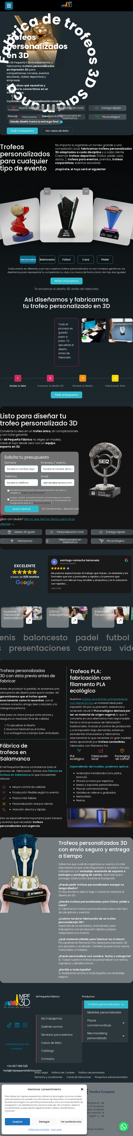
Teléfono (11, 476)
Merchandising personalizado (97, 1035)
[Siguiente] (85, 191)
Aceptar (17, 1121)
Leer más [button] (56, 588)
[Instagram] (25, 1025)
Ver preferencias (71, 1121)
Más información (42, 503)
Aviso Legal (56, 1129)
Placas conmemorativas (99, 1023)
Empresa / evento (53, 462)
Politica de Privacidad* (33, 492)
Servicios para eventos (57, 1035)
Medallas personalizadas (104, 1012)
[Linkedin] (17, 1025)
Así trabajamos (51, 1018)
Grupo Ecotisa (95, 1129)
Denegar (44, 1121)
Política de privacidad (38, 1129)
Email (44, 476)
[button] (82, 1089)
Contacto (47, 1059)
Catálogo (47, 1051)
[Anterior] (47, 191)
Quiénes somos (52, 1027)
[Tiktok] (9, 1025)
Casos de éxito (51, 1043)
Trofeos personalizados (103, 1004)
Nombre (10, 462)
